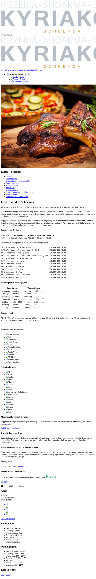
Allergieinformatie (13, 185)
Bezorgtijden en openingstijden (18, 181)
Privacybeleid (11, 194)
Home (3, 70)
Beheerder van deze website (17, 197)
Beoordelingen (30, 70)
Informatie (19, 70)
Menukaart (10, 70)
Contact (39, 70)
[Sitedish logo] (4, 482)
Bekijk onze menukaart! (10, 428)
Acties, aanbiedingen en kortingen (19, 192)
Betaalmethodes (12, 183)
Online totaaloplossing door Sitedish (15, 577)
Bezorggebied (11, 179)
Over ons (9, 176)
